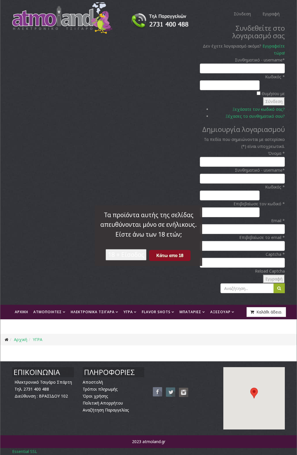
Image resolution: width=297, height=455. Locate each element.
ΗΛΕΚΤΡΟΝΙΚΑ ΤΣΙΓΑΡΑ (93, 311)
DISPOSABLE (26, 326)
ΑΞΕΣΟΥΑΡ (220, 311)
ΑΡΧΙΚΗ (21, 311)
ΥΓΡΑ (128, 311)
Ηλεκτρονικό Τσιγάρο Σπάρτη (43, 382)
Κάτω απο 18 (169, 255)
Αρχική (20, 339)
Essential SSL (24, 451)
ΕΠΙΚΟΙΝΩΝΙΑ (60, 326)
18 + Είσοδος (126, 255)
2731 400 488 (36, 389)
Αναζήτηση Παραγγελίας (106, 410)
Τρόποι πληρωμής (100, 389)
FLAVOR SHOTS (156, 311)
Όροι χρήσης (95, 396)
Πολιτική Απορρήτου (103, 403)
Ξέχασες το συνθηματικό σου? (255, 116)
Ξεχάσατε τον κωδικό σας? (258, 109)
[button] (254, 393)
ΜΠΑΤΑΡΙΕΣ (190, 311)
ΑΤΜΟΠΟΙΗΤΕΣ (47, 311)
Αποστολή (93, 382)
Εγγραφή (273, 279)
